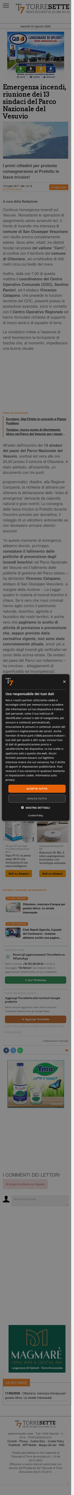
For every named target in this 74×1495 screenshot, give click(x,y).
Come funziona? (13, 1032)
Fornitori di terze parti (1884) (24, 735)
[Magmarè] (37, 1349)
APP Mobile (29, 1445)
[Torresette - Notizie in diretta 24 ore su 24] (36, 1424)
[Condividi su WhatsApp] (20, 1050)
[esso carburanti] (35, 56)
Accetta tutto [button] (37, 788)
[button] (35, 807)
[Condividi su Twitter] (13, 1050)
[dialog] (35, 747)
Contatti (12, 1441)
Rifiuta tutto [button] (37, 798)
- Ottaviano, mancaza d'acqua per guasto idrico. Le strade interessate (35, 1395)
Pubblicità (14, 1445)
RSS (61, 1445)
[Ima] (35, 1084)
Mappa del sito (48, 1445)
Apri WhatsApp (36, 980)
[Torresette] (43, 8)
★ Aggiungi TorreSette (35, 1019)
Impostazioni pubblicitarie (38, 766)
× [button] (64, 681)
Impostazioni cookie (21, 775)
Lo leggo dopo (58, 187)
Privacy (23, 1441)
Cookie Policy (56, 1441)
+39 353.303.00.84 (33, 963)
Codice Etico (37, 1441)
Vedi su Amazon (18, 873)
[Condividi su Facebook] (6, 1050)
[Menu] (6, 5)
